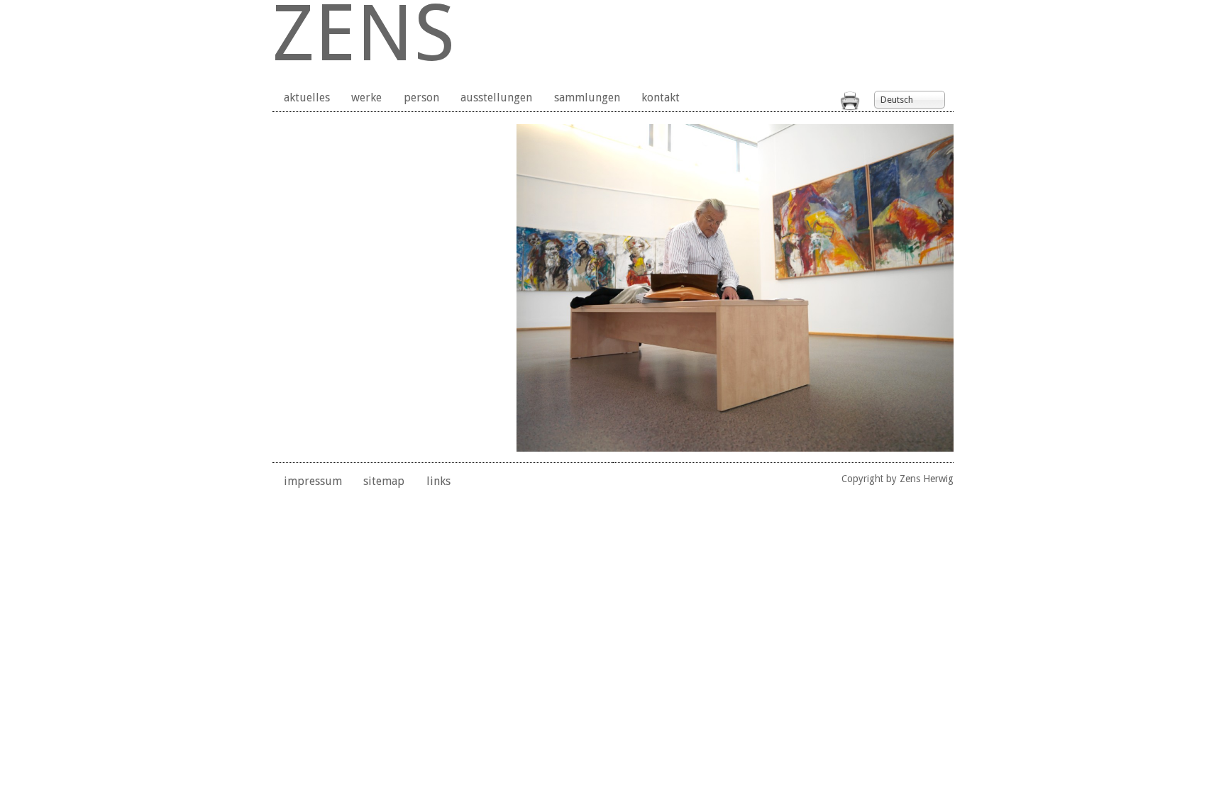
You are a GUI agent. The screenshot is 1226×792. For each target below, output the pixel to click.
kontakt (660, 97)
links (438, 481)
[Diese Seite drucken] (850, 106)
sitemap (383, 481)
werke (366, 97)
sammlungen (587, 97)
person (421, 97)
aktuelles (307, 97)
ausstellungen (496, 97)
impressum (313, 481)
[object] (735, 288)
